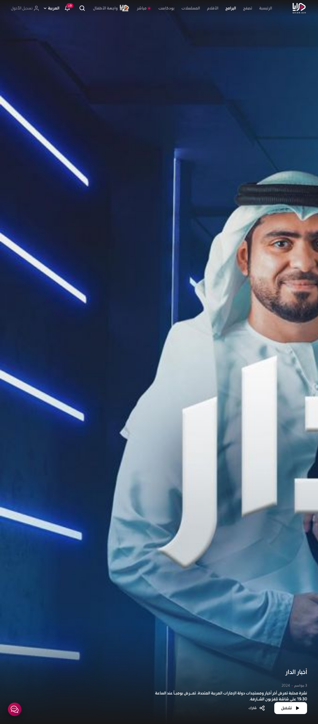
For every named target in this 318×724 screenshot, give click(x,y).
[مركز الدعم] (14, 709)
